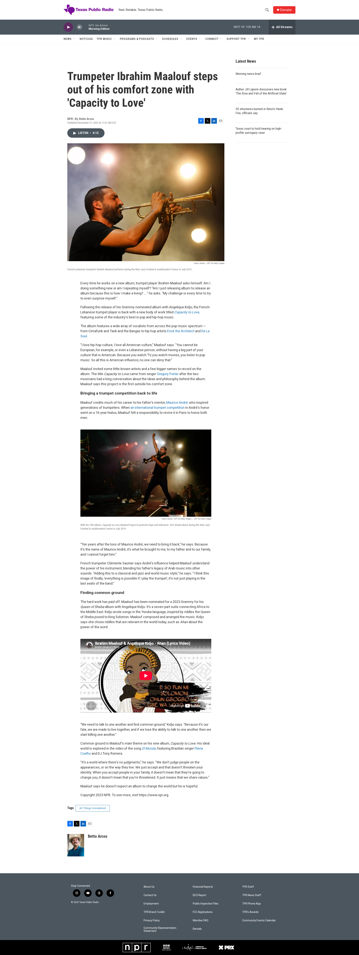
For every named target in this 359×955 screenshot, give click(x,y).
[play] (68, 27)
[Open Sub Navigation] (74, 38)
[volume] (79, 27)
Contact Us (150, 895)
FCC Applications (203, 912)
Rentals (197, 929)
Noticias (86, 38)
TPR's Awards (250, 912)
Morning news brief (248, 74)
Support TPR (236, 38)
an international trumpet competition (158, 407)
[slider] (85, 27)
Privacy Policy (152, 920)
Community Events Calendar (259, 920)
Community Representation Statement (160, 929)
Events (191, 38)
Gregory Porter (168, 374)
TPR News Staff (251, 895)
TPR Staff (248, 886)
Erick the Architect (180, 331)
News (68, 38)
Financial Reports (203, 886)
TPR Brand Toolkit (154, 912)
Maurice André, (177, 402)
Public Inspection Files (205, 903)
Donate (286, 10)
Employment (151, 903)
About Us (149, 886)
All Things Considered (92, 808)
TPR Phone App (251, 903)
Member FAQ (200, 920)
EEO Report (199, 895)
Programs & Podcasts (137, 38)
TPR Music (104, 38)
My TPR (259, 38)
